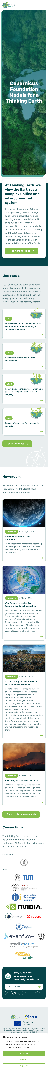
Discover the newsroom (19, 814)
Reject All (24, 1066)
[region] (24, 1052)
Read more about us (19, 251)
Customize (24, 1060)
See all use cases (15, 444)
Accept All (24, 1054)
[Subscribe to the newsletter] (39, 987)
